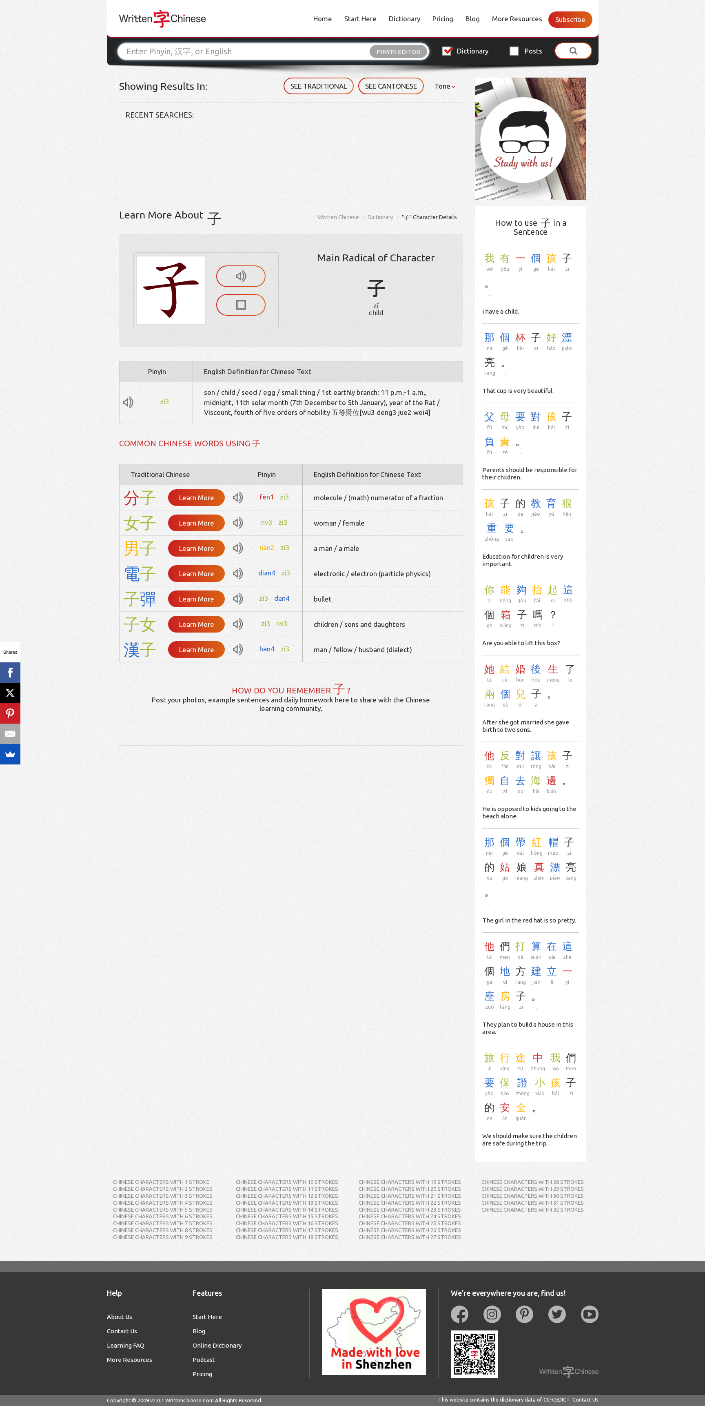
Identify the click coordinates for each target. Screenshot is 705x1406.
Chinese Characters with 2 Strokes (163, 1189)
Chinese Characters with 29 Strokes (532, 1189)
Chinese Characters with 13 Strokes (287, 1202)
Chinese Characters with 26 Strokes (410, 1230)
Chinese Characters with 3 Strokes (163, 1196)
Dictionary (404, 18)
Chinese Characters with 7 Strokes (163, 1223)
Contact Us (122, 1331)
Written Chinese (338, 217)
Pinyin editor (398, 51)
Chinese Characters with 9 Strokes (163, 1237)
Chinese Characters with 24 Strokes (410, 1216)
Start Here (360, 18)
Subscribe (570, 19)
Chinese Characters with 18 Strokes (287, 1237)
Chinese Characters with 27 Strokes (410, 1237)
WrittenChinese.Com (189, 1400)
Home (322, 18)
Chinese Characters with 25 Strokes (410, 1223)
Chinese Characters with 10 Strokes (287, 1182)
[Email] (10, 734)
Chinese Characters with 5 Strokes (163, 1209)
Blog (473, 18)
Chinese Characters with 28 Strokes (532, 1182)
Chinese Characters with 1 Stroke (161, 1182)
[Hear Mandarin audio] (241, 276)
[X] (10, 693)
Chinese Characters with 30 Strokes (532, 1196)
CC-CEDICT (556, 1399)
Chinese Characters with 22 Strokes (410, 1202)
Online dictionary (217, 1345)
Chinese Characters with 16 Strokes (287, 1223)
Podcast (204, 1359)
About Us (119, 1316)
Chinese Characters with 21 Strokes (410, 1196)
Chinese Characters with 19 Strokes (410, 1182)
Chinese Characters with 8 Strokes (163, 1230)
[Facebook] (10, 672)
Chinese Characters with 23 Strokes (410, 1209)
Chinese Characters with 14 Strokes (287, 1209)
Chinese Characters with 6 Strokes (163, 1216)
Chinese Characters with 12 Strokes (287, 1196)
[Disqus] (291, 848)
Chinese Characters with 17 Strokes (287, 1230)
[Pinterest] (10, 713)
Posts (533, 51)
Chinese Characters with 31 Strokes (532, 1202)
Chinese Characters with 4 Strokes (163, 1202)
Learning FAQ (125, 1345)
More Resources (517, 18)
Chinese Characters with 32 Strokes (532, 1209)
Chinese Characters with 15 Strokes (287, 1216)
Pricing (442, 18)
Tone (443, 86)
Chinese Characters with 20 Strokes (410, 1189)
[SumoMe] (10, 754)
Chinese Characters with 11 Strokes (287, 1189)
